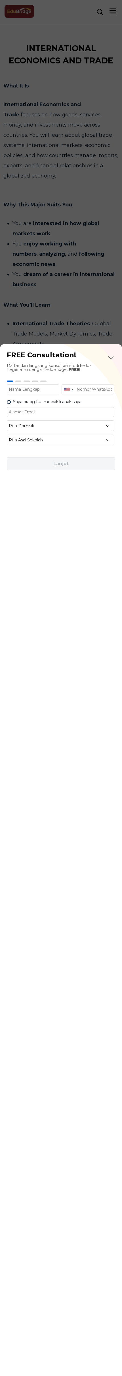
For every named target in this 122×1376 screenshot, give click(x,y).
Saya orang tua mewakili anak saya (47, 401)
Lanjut (61, 463)
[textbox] (60, 425)
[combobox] (68, 389)
